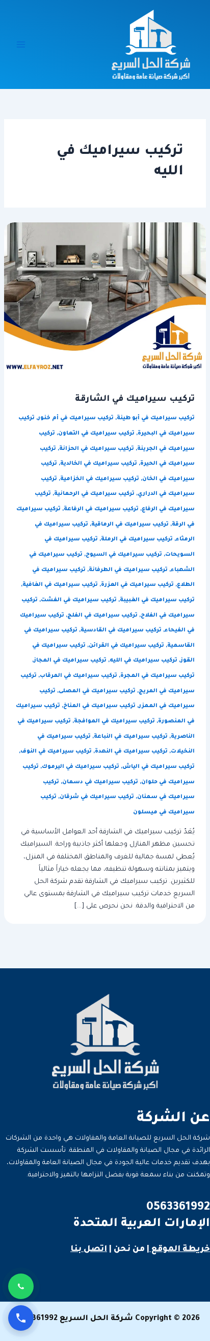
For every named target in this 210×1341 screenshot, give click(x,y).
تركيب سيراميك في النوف (56, 751)
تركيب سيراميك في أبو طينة (156, 418)
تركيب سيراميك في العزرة (137, 585)
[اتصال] (21, 1318)
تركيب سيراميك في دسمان (100, 782)
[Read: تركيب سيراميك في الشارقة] (105, 297)
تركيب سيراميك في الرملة (137, 539)
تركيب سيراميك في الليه (143, 660)
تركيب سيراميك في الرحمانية (94, 494)
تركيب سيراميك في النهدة (131, 751)
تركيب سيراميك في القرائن (126, 646)
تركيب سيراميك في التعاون (96, 433)
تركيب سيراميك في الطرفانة (128, 570)
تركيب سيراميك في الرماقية (130, 524)
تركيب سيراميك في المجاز (70, 660)
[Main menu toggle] (21, 44)
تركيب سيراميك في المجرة (157, 676)
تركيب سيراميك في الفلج (102, 615)
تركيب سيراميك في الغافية (60, 585)
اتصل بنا (88, 1249)
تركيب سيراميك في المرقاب (78, 676)
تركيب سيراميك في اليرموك (80, 767)
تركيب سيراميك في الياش (158, 767)
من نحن (129, 1249)
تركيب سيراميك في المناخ (99, 706)
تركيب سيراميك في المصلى (97, 691)
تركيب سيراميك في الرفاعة (101, 509)
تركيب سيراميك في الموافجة (114, 721)
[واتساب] (21, 1286)
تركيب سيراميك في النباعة (131, 737)
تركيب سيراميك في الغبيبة (157, 600)
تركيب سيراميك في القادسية (121, 630)
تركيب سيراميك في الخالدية (98, 464)
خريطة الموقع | (178, 1249)
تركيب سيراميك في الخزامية (99, 479)
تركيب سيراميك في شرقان (97, 797)
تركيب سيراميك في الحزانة (96, 449)
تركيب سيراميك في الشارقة (135, 399)
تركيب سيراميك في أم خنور (76, 418)
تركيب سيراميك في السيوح (124, 555)
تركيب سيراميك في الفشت (79, 600)
